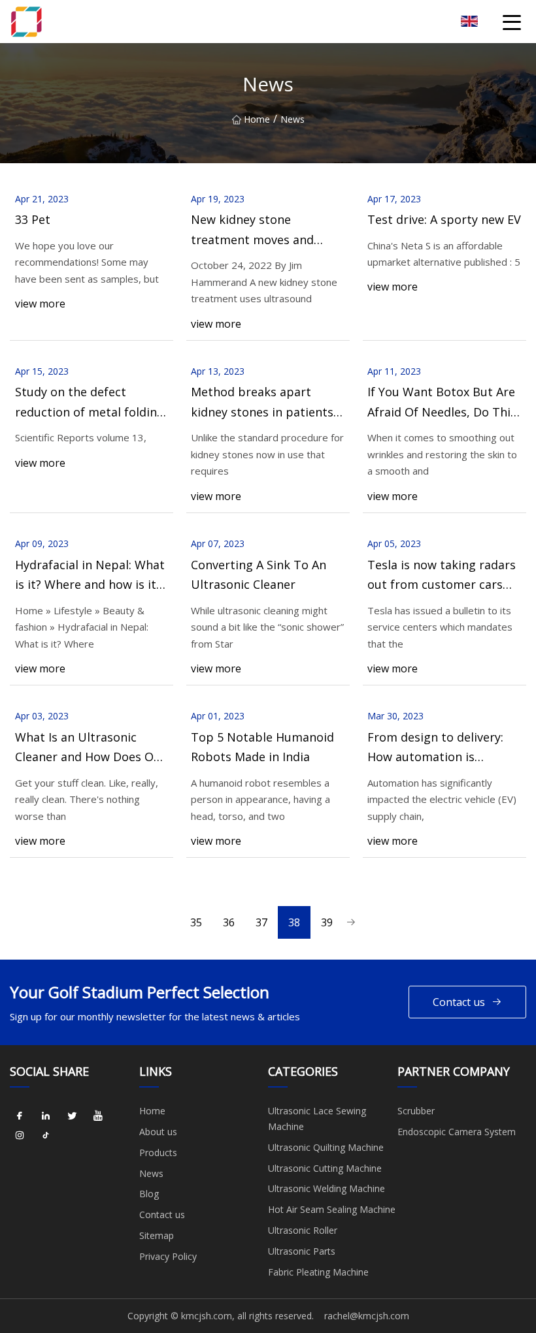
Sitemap (156, 1235)
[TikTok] (46, 1135)
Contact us (459, 1002)
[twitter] (72, 1115)
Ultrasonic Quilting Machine (326, 1147)
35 (196, 922)
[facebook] (19, 1115)
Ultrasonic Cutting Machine (325, 1168)
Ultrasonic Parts (301, 1251)
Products (158, 1152)
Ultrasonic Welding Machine (326, 1188)
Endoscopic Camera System (456, 1131)
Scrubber (416, 1111)
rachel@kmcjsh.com (366, 1315)
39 (327, 922)
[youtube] (98, 1115)
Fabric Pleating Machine (318, 1272)
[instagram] (19, 1135)
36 (229, 922)
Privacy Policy (168, 1256)
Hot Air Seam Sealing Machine (331, 1209)
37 (261, 922)
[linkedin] (46, 1115)
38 (294, 922)
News (151, 1173)
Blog (149, 1193)
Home (257, 119)
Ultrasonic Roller (302, 1230)
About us (158, 1131)
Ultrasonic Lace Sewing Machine (317, 1119)
